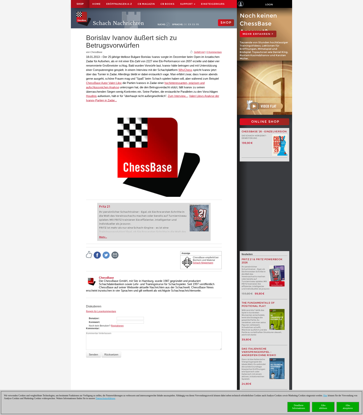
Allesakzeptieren (348, 407)
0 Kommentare (214, 52)
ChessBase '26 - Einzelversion (264, 131)
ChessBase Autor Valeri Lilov (104, 83)
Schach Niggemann (203, 262)
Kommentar (92, 328)
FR (197, 24)
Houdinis (91, 96)
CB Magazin (146, 3)
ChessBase (106, 277)
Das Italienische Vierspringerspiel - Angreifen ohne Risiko (259, 352)
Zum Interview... (178, 96)
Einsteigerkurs (213, 3)
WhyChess (185, 69)
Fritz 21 (104, 206)
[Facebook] (97, 255)
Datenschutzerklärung (105, 398)
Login (269, 4)
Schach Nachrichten (118, 23)
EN (189, 24)
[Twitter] (106, 255)
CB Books (168, 3)
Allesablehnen (323, 407)
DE (185, 24)
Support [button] (186, 3)
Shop (80, 4)
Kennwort (94, 322)
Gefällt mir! (199, 52)
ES (193, 24)
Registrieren (117, 325)
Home (96, 3)
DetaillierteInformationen (298, 407)
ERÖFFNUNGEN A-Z (119, 3)
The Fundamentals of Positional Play (258, 304)
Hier (325, 395)
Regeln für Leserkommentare (101, 311)
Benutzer (94, 318)
